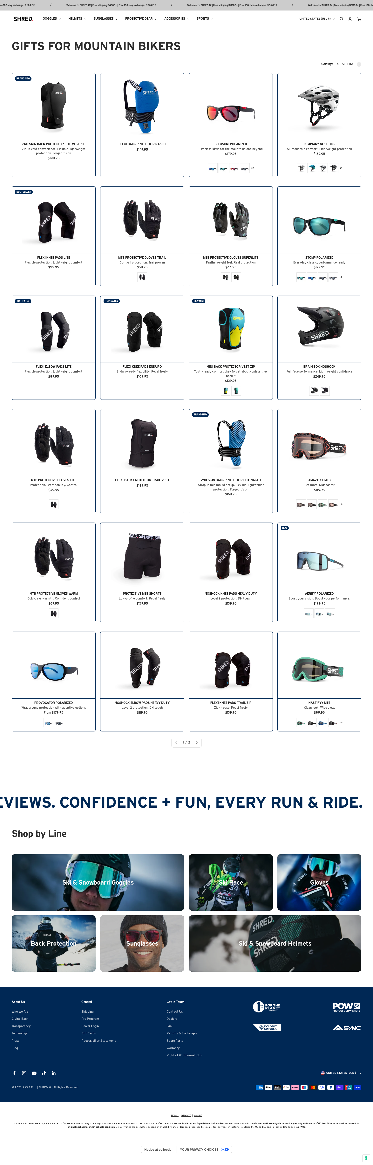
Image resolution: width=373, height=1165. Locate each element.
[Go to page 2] (196, 743)
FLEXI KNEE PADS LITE (53, 257)
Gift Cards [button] (88, 1033)
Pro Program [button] (90, 1018)
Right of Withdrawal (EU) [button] (184, 1055)
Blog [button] (15, 1048)
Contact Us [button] (175, 1011)
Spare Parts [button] (175, 1040)
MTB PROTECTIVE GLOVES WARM (54, 593)
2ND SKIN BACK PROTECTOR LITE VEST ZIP (53, 144)
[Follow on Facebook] (14, 1073)
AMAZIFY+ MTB (319, 480)
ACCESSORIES (174, 18)
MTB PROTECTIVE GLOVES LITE (53, 480)
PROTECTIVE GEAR (139, 18)
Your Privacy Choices (199, 1149)
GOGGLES (50, 18)
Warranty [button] (173, 1048)
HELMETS (75, 18)
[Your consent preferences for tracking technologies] (366, 1158)
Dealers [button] (172, 1018)
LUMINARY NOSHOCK (319, 144)
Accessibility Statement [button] (98, 1040)
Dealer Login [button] (90, 1026)
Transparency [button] (21, 1026)
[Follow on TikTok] (44, 1073)
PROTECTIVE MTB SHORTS (142, 593)
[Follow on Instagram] (24, 1073)
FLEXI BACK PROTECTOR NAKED (142, 144)
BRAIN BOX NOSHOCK (319, 366)
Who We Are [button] (20, 1011)
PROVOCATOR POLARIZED (53, 702)
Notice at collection (158, 1149)
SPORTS (203, 18)
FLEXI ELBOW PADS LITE (53, 366)
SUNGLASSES (104, 18)
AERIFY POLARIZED (319, 593)
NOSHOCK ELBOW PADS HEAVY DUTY (142, 702)
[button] (213, 168)
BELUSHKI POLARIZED (231, 144)
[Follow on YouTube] (34, 1073)
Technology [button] (20, 1033)
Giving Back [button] (20, 1018)
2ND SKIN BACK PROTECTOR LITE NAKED (231, 480)
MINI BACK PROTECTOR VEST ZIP (231, 366)
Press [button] (15, 1040)
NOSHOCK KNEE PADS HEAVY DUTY (231, 593)
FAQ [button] (170, 1026)
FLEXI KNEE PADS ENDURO (142, 366)
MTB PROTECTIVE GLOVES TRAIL (142, 257)
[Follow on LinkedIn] (54, 1073)
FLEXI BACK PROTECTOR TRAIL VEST (142, 480)
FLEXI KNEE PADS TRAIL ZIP (230, 702)
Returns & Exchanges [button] (182, 1033)
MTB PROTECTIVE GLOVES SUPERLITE (230, 257)
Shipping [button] (87, 1011)
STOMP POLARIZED (319, 257)
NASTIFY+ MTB (319, 702)
